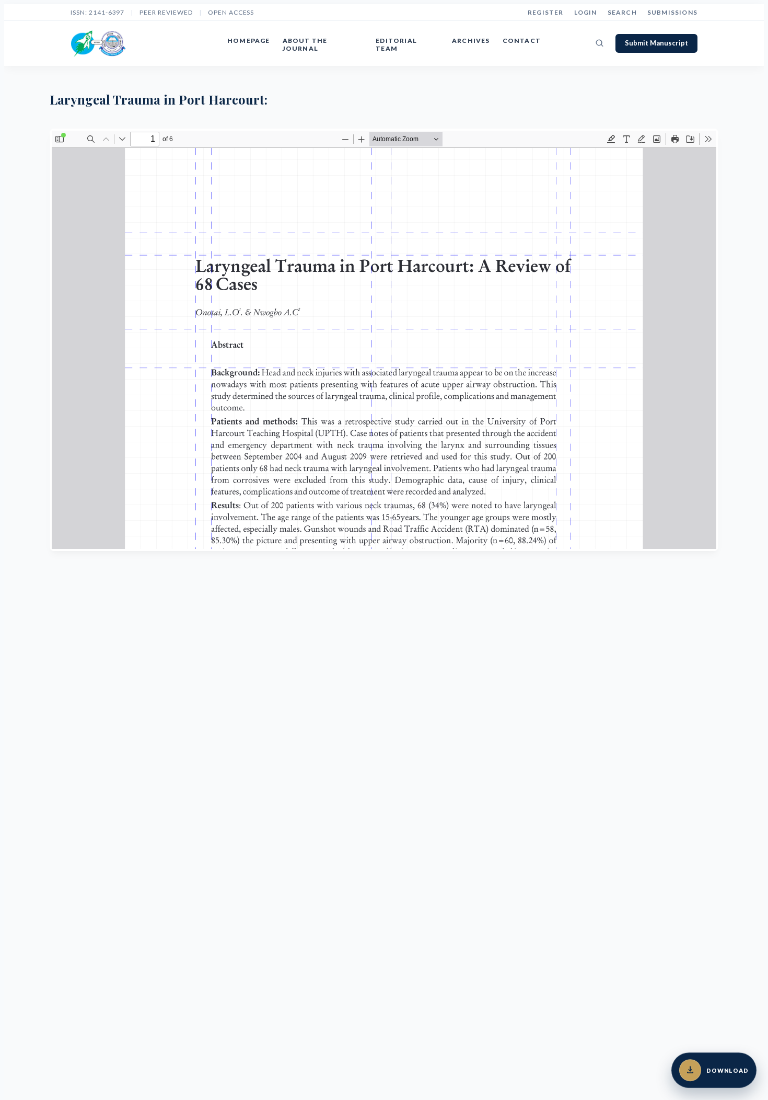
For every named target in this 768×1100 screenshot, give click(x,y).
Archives (471, 40)
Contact (522, 40)
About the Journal (305, 44)
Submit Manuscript (656, 43)
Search (622, 12)
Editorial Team (396, 44)
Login (585, 12)
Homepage (248, 40)
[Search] (599, 43)
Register (546, 12)
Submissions (672, 12)
